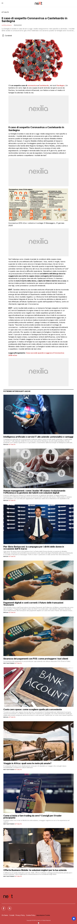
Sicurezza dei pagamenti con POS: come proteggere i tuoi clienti (35, 659)
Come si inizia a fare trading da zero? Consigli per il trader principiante (32, 817)
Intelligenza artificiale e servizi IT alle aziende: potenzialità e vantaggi (38, 437)
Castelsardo (44, 85)
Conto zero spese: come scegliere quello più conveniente (32, 709)
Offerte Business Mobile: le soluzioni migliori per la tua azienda (35, 870)
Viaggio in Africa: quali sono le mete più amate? (27, 763)
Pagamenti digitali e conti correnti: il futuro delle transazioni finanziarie (33, 604)
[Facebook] (2, 907)
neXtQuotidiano (7, 25)
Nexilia (5, 444)
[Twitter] (8, 907)
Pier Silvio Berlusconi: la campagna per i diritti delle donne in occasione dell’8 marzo (33, 548)
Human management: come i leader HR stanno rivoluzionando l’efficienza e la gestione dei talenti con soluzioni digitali (34, 492)
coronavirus (32, 85)
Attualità (5, 12)
